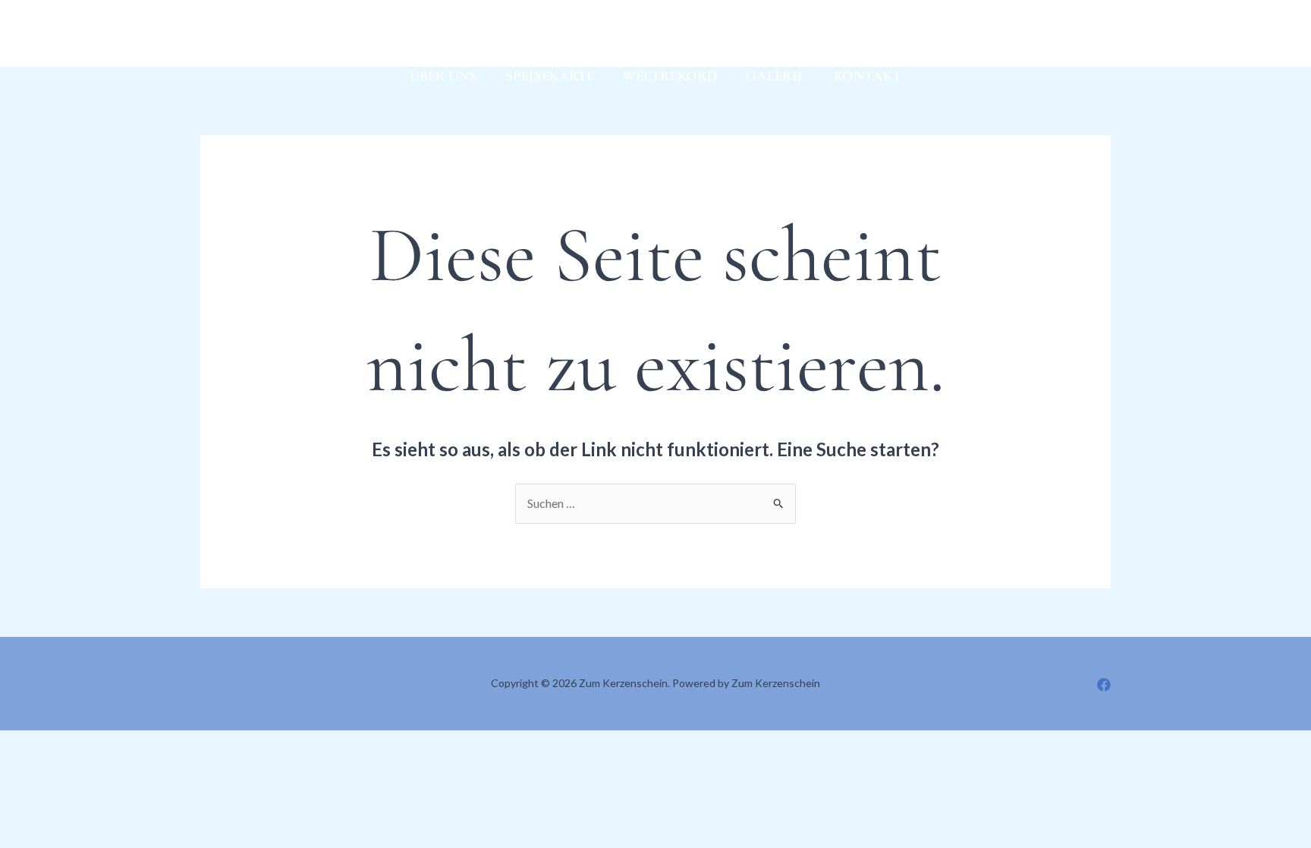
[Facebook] (207, 35)
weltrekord (670, 75)
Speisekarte (549, 75)
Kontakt (867, 75)
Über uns (443, 75)
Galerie (775, 75)
